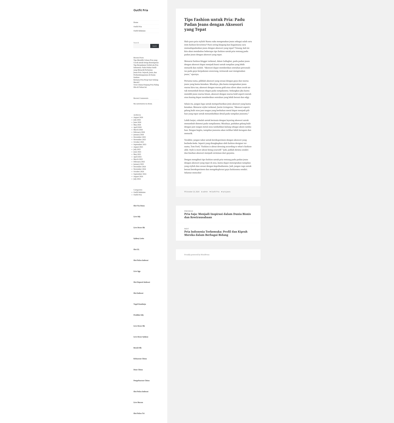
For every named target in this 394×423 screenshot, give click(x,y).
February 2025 (139, 162)
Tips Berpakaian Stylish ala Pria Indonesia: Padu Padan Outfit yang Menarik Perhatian (145, 67)
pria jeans (226, 192)
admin (205, 192)
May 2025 (137, 154)
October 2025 (138, 142)
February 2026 (139, 132)
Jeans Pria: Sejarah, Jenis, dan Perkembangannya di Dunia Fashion (145, 74)
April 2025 (137, 157)
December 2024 (139, 166)
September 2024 (139, 174)
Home (135, 22)
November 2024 (139, 169)
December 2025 (139, 137)
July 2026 (137, 120)
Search (136, 43)
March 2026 (138, 130)
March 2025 (138, 159)
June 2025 (137, 152)
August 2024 (138, 176)
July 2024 (137, 179)
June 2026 (137, 122)
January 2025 (138, 164)
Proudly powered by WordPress (196, 255)
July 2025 (137, 149)
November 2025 (139, 139)
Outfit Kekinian (139, 31)
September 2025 (139, 144)
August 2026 (138, 117)
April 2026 (137, 127)
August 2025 (138, 147)
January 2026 (138, 134)
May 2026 (137, 125)
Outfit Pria (140, 10)
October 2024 (138, 171)
